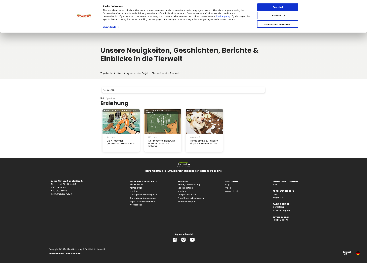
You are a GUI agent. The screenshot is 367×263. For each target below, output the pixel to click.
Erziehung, (119, 110)
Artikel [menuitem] (117, 73)
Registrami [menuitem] (278, 197)
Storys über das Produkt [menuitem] (165, 73)
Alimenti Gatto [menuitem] (137, 184)
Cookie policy (223, 16)
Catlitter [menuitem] (134, 191)
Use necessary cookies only (278, 24)
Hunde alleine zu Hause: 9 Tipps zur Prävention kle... (204, 142)
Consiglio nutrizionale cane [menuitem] (143, 198)
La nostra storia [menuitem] (185, 188)
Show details (109, 27)
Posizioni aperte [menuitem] (280, 220)
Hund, (106, 110)
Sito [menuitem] (275, 184)
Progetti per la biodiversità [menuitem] (191, 198)
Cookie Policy (73, 253)
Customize (276, 15)
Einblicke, (196, 110)
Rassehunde (129, 110)
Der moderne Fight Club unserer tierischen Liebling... (161, 143)
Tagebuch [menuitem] (106, 73)
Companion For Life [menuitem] (187, 194)
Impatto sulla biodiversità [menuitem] (142, 201)
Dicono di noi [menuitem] (231, 191)
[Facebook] (174, 241)
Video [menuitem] (228, 188)
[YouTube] (192, 241)
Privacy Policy (56, 253)
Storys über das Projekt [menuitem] (136, 73)
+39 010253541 (59, 190)
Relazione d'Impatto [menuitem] (187, 201)
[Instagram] (183, 241)
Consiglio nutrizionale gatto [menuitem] (143, 194)
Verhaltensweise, (164, 110)
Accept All (278, 7)
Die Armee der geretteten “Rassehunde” (121, 142)
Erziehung (150, 112)
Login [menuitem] (275, 194)
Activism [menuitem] (182, 191)
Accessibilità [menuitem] (136, 204)
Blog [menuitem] (227, 184)
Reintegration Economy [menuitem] (189, 184)
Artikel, (112, 110)
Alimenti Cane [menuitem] (137, 188)
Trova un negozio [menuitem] (281, 210)
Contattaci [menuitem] (278, 207)
